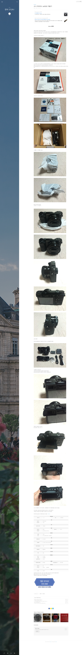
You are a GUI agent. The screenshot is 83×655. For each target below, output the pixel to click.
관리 (15, 653)
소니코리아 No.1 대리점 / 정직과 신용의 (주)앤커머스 (42, 14)
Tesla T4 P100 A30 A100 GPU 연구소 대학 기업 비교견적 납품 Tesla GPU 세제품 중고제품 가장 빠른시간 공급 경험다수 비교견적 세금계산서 (48, 21)
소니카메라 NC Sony (38, 13)
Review (35, 4)
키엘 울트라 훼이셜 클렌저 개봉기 (37, 600)
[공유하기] (36, 593)
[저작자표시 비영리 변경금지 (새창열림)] (43, 593)
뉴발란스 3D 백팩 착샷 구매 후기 (37, 599)
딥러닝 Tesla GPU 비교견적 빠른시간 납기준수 (42, 19)
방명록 (8, 653)
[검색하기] (17, 1)
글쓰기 (4, 653)
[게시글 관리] (37, 593)
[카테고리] (2, 1)
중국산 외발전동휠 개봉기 (37, 602)
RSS (11, 653)
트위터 (53, 608)
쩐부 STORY (9, 9)
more (67, 612)
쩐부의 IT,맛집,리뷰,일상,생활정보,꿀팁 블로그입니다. (42, 629)
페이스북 (49, 608)
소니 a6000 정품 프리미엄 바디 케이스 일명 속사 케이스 (40, 601)
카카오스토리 (51, 608)
